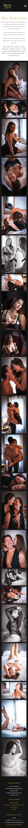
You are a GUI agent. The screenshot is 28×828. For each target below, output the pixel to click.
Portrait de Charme (16, 820)
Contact (14, 809)
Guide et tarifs (14, 802)
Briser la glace (14, 807)
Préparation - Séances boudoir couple (14, 805)
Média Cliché (19, 822)
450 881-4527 (14, 795)
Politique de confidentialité (14, 824)
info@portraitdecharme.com (14, 793)
